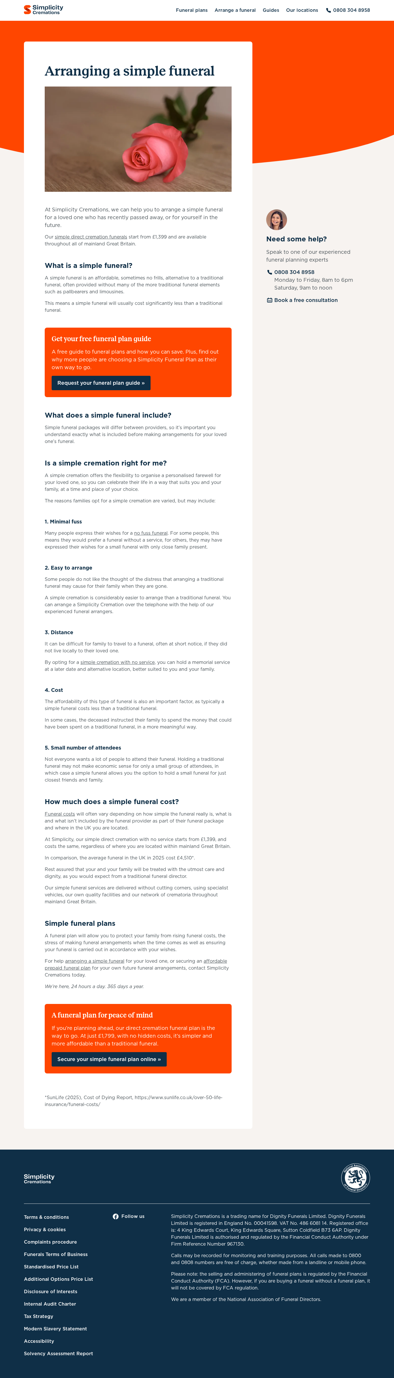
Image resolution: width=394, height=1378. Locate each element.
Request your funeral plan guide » (101, 383)
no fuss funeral (151, 533)
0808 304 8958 (351, 10)
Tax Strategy (38, 1316)
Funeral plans (192, 10)
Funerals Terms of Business (56, 1254)
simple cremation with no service (117, 662)
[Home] (43, 10)
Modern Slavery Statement (55, 1329)
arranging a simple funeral (94, 961)
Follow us (133, 1216)
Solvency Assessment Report (58, 1353)
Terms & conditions (46, 1217)
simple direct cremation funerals (91, 237)
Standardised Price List (51, 1267)
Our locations (302, 10)
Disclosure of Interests (50, 1291)
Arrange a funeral (235, 10)
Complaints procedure (50, 1242)
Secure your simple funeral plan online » (109, 1059)
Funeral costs (60, 814)
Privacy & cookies (45, 1229)
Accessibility (39, 1341)
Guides (271, 10)
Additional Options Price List (58, 1279)
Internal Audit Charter (50, 1304)
